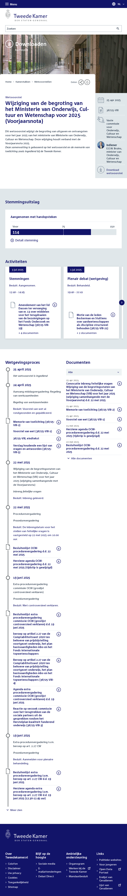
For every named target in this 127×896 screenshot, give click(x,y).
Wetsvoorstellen (43, 81)
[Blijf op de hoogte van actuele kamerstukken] (87, 82)
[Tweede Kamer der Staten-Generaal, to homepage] (26, 15)
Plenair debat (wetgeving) (87, 279)
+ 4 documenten (28, 333)
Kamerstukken (23, 81)
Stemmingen (19, 279)
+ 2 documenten (87, 333)
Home (8, 81)
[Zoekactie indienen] (118, 28)
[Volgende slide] (122, 302)
